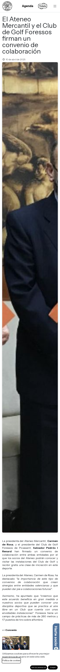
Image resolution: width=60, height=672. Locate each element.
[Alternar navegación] (55, 6)
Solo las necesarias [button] (38, 667)
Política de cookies (11, 660)
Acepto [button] (53, 667)
